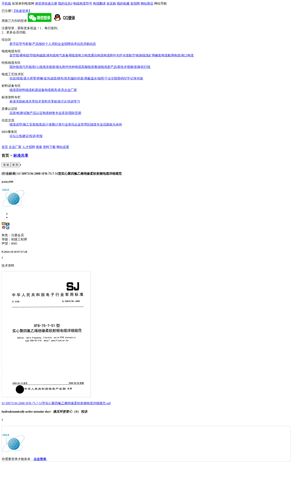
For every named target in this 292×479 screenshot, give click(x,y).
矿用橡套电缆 (158, 55)
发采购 (111, 3)
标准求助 (16, 101)
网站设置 (62, 147)
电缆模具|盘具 (54, 90)
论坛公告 (16, 136)
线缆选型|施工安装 (23, 124)
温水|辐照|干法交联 (104, 78)
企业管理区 (82, 124)
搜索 (39, 147)
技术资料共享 (44, 101)
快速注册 (50, 3)
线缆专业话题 (99, 124)
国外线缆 (16, 67)
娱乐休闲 (115, 124)
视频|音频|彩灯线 (138, 67)
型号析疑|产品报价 (32, 43)
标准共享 (28, 101)
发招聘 (135, 3)
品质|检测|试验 (20, 113)
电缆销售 (49, 113)
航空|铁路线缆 (139, 55)
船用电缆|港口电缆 (181, 55)
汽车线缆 (28, 67)
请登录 (39, 3)
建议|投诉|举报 (32, 136)
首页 (5, 147)
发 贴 (6, 164)
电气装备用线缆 (67, 55)
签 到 (15, 164)
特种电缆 (75, 67)
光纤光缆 (122, 55)
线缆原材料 (17, 90)
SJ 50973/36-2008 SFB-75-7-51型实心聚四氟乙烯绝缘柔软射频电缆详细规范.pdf (56, 403)
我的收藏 (123, 3)
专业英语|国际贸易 (68, 113)
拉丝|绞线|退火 (20, 78)
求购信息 (89, 43)
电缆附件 (109, 55)
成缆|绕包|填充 (60, 78)
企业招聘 (64, 43)
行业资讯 (68, 124)
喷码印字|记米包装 (130, 78)
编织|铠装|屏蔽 (80, 78)
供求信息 (77, 43)
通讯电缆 (97, 55)
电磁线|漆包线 (46, 55)
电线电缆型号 (82, 3)
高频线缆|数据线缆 (94, 67)
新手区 (14, 43)
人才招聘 (28, 147)
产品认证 (36, 113)
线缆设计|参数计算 (49, 124)
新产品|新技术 (117, 67)
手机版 (6, 3)
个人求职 (51, 43)
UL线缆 (40, 67)
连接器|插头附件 (57, 67)
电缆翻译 (99, 3)
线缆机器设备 (34, 90)
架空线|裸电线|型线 (23, 55)
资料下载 (49, 147)
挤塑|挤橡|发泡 (40, 78)
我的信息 (65, 3)
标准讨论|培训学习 (67, 101)
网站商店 (147, 3)
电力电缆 (84, 55)
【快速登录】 (22, 11)
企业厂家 (70, 90)
